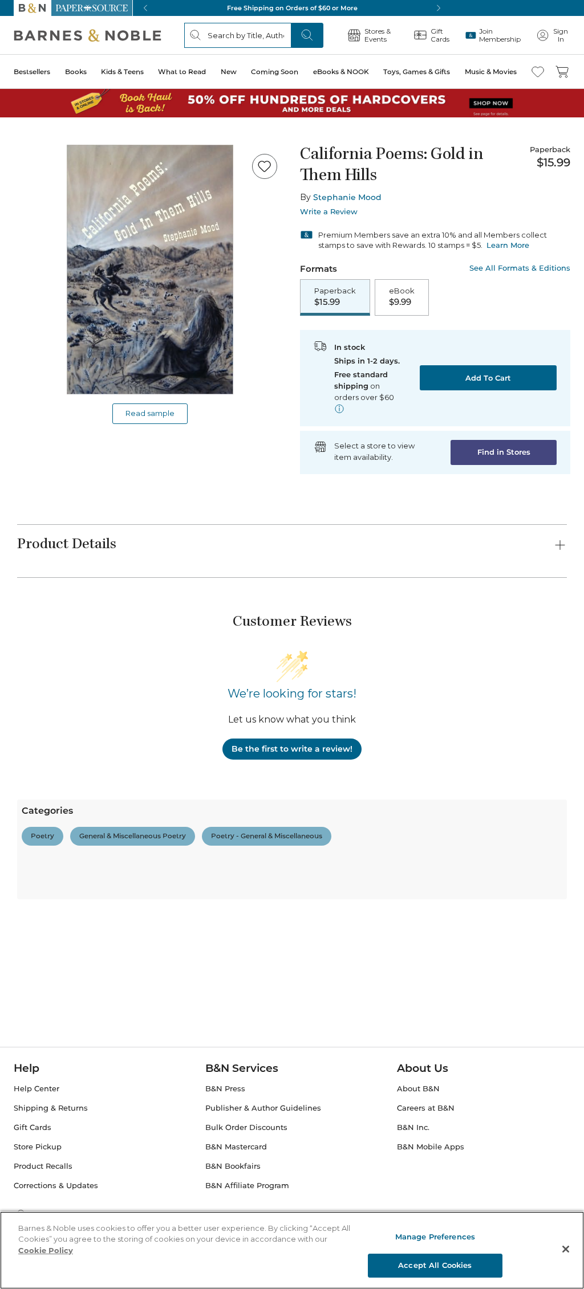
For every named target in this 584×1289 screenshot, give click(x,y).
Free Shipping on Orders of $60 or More (292, 8)
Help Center (36, 1088)
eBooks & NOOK (341, 71)
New (229, 71)
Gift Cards (32, 1127)
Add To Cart (488, 377)
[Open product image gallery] (150, 269)
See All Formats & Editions (519, 268)
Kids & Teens (122, 71)
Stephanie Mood (347, 197)
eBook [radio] (402, 297)
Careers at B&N (426, 1108)
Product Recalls (43, 1166)
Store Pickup (38, 1147)
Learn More (507, 245)
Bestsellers (32, 71)
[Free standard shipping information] (339, 408)
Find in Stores (503, 451)
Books (76, 71)
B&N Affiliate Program (247, 1185)
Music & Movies (491, 71)
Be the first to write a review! (292, 749)
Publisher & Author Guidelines (263, 1108)
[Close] (565, 1249)
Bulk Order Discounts (246, 1127)
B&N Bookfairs (233, 1166)
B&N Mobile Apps (430, 1147)
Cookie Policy (45, 1250)
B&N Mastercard (236, 1147)
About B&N (418, 1088)
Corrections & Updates (56, 1185)
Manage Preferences (435, 1236)
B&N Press (225, 1088)
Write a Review (329, 211)
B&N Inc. (413, 1127)
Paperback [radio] (335, 297)
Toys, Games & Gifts (416, 71)
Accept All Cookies (435, 1265)
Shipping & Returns (51, 1108)
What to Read (182, 71)
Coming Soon (274, 71)
